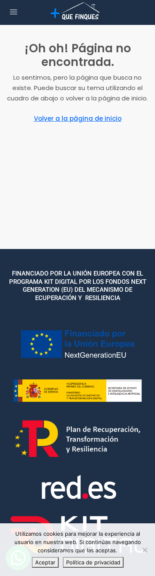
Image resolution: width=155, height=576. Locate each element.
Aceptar (45, 562)
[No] (145, 550)
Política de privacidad (93, 562)
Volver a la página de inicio (78, 118)
